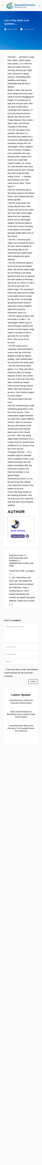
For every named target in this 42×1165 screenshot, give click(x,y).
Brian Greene (18, 530)
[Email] (27, 536)
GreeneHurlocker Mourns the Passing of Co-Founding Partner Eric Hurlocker (21, 728)
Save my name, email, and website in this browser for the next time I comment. (21, 672)
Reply (11, 574)
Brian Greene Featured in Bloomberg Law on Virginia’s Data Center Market (21, 714)
